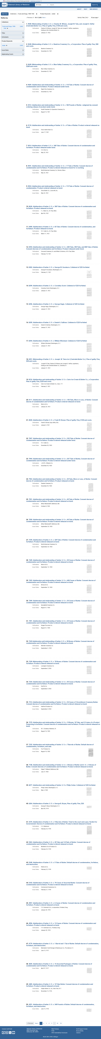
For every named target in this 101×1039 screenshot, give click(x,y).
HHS (51, 1037)
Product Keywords (7, 41)
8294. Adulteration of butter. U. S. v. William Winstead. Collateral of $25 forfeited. (58, 341)
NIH (48, 1037)
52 (57, 1023)
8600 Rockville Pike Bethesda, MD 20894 (32, 1031)
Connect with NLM (7, 1029)
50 (94, 17)
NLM (44, 1037)
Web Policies (55, 1029)
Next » (44, 17)
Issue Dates (5, 50)
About (79, 9)
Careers (78, 1032)
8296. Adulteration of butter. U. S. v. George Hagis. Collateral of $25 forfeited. (57, 304)
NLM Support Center (82, 1029)
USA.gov (55, 1037)
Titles (3, 33)
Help (85, 9)
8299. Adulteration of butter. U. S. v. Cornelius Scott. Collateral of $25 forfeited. (57, 286)
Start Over (4, 14)
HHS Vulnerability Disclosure (59, 1032)
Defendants (5, 37)
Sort (83, 17)
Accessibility (79, 1031)
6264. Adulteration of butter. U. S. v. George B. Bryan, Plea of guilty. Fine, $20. (56, 803)
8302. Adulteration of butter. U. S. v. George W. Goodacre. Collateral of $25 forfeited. (59, 267)
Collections (5, 22)
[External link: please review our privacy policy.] (3, 1032)
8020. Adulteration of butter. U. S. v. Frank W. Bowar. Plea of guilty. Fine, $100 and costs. (60, 420)
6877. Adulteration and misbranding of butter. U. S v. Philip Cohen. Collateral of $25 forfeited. (62, 785)
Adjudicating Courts (7, 54)
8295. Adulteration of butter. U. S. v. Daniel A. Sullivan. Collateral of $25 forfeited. (58, 322)
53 (61, 1023)
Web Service (94, 9)
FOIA (52, 1031)
